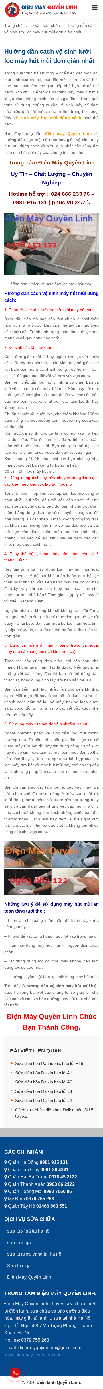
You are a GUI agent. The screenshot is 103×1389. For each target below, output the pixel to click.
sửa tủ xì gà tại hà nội (29, 1231)
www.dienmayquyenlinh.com (33, 1354)
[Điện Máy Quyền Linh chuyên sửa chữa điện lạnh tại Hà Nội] (41, 9)
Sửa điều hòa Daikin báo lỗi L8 (43, 1091)
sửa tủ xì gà (19, 1242)
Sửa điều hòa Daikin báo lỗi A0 (43, 1082)
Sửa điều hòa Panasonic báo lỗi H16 (49, 1063)
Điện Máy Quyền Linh (29, 1277)
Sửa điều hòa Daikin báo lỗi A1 (43, 1072)
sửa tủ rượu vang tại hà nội (34, 1254)
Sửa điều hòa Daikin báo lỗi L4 (43, 1100)
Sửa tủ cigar (19, 1265)
